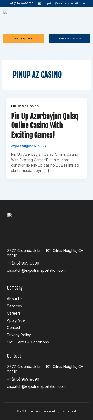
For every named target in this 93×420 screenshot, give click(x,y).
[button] (89, 19)
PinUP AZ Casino (25, 106)
